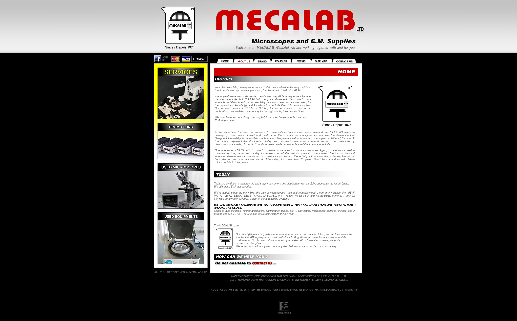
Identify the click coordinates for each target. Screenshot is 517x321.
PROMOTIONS (270, 289)
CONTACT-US (335, 289)
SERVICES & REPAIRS (247, 289)
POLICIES (297, 289)
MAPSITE (320, 289)
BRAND (285, 289)
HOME (214, 289)
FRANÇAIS (351, 289)
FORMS (308, 289)
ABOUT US (226, 289)
